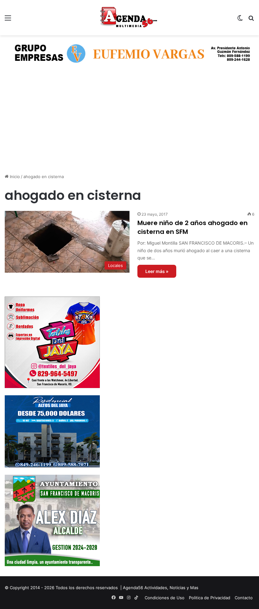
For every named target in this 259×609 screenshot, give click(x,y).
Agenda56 (133, 587)
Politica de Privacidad (209, 597)
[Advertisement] (129, 124)
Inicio (14, 176)
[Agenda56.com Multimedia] (129, 17)
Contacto (244, 597)
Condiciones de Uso (164, 597)
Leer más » (156, 271)
